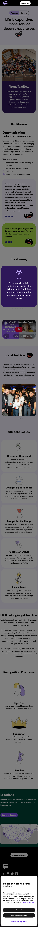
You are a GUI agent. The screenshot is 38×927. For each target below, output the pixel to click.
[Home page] (5, 3)
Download (25, 3)
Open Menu (33, 3)
